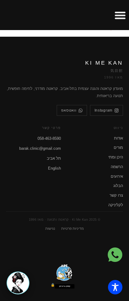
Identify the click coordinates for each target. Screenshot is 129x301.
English (54, 168)
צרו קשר (116, 195)
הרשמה (117, 166)
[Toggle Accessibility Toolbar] (115, 287)
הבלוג (118, 185)
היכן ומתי (115, 157)
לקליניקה (115, 205)
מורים (118, 147)
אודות (118, 138)
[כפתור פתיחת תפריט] (120, 15)
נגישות (50, 228)
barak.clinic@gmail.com (40, 148)
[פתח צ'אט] (18, 283)
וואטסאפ (68, 110)
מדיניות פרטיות (72, 228)
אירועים (117, 176)
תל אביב (54, 158)
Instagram (103, 110)
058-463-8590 (49, 138)
